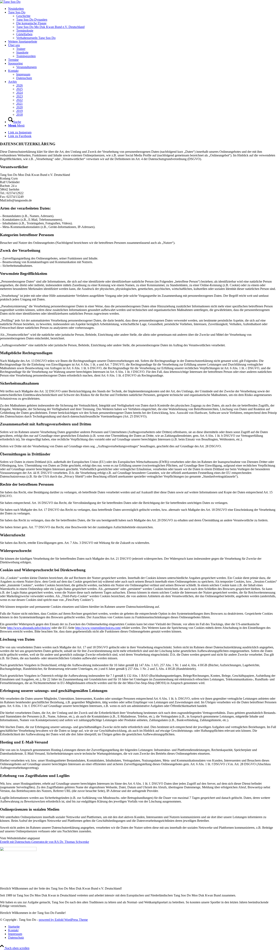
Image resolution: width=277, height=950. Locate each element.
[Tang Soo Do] (10, 1)
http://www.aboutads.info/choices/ (29, 627)
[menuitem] (142, 9)
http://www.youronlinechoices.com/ (98, 627)
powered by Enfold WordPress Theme (63, 919)
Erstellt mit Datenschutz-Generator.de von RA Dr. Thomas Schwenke (44, 841)
